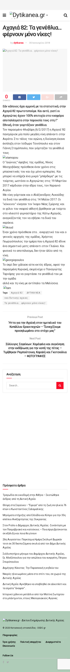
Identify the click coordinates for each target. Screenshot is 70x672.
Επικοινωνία (9, 646)
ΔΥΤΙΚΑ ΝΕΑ (33, 293)
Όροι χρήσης (9, 642)
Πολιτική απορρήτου (30, 642)
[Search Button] (60, 385)
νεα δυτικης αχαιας (16, 298)
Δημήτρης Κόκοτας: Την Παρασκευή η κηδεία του (31, 567)
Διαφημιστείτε (53, 642)
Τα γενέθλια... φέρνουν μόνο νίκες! (24, 303)
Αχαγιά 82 (17, 293)
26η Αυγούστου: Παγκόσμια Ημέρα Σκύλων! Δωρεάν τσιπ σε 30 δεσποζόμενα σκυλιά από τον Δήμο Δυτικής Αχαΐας (34, 543)
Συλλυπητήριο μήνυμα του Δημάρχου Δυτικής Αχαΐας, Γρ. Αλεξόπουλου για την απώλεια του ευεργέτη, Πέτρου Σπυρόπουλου (35, 557)
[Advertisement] (35, 4)
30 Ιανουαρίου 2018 (39, 42)
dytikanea (18, 42)
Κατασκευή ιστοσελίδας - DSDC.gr (28, 628)
